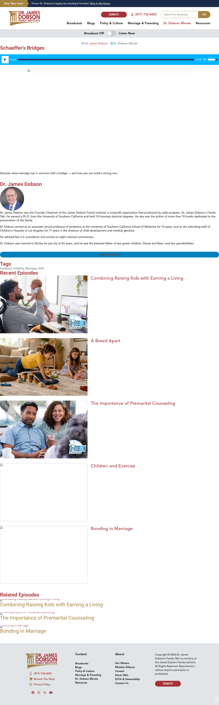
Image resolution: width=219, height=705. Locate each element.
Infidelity (18, 268)
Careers (119, 671)
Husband (6, 268)
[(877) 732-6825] (132, 14)
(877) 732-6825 (146, 14)
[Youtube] (51, 692)
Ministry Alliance (125, 667)
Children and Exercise (113, 466)
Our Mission (122, 663)
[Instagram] (39, 692)
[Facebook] (33, 692)
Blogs (91, 23)
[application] (109, 59)
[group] (122, 3)
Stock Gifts (121, 675)
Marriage (31, 268)
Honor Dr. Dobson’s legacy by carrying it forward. (71, 3)
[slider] (106, 59)
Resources (203, 23)
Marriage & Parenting (143, 23)
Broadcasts (74, 23)
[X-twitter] (45, 692)
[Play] (5, 59)
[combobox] (179, 14)
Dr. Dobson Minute (177, 23)
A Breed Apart (105, 341)
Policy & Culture (111, 23)
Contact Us (121, 683)
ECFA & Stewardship (127, 679)
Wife (41, 268)
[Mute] (205, 60)
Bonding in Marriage (112, 528)
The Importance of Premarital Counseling (133, 403)
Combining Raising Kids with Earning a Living (137, 278)
